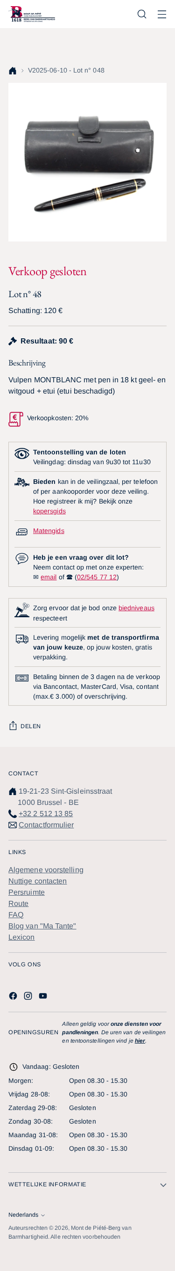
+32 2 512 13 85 (46, 814)
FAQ (15, 915)
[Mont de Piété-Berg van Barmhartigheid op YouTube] (43, 997)
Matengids (48, 530)
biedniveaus (136, 608)
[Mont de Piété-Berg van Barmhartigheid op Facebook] (14, 997)
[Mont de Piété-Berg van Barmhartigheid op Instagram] (29, 997)
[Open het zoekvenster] (141, 14)
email (48, 577)
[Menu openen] (161, 14)
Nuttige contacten (37, 881)
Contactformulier (46, 825)
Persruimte (26, 892)
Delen (31, 726)
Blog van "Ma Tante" (42, 926)
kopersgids (49, 511)
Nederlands (23, 1215)
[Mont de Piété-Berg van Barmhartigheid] (31, 14)
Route (18, 903)
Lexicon (21, 937)
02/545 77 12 (97, 577)
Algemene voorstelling (46, 870)
